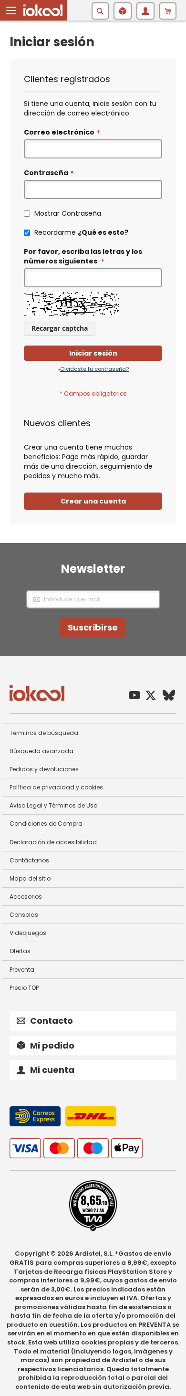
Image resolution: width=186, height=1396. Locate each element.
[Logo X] (150, 696)
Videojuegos (28, 933)
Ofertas (20, 951)
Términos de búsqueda (44, 733)
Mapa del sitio (30, 878)
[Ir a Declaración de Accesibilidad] (93, 1229)
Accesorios (26, 896)
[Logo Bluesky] (168, 696)
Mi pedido (52, 1045)
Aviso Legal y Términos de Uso (53, 805)
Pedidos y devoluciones (44, 769)
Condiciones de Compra (46, 823)
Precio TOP (24, 988)
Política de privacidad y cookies (56, 787)
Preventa (22, 970)
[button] (11, 10)
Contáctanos (29, 860)
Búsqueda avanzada (41, 751)
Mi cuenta (52, 1070)
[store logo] (43, 10)
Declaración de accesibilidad (53, 842)
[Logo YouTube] (134, 696)
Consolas (24, 915)
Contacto (51, 1021)
